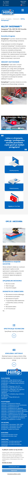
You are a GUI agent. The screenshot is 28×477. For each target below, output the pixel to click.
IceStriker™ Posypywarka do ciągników (12, 408)
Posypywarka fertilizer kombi (9, 434)
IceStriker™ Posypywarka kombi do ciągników (14, 410)
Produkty (8, 19)
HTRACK (7, 5)
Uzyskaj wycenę (14, 170)
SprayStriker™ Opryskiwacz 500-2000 (11, 426)
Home (3, 19)
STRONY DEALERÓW (6, 2)
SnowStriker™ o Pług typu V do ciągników (12, 389)
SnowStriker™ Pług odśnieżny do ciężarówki (10, 397)
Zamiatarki (16, 19)
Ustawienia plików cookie (14, 474)
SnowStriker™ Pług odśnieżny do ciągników (10, 391)
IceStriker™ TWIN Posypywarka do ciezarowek (14, 416)
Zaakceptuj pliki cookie (14, 466)
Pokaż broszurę (14, 188)
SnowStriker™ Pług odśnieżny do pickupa (12, 381)
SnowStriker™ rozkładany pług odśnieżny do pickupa (12, 383)
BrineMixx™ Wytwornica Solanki (10, 429)
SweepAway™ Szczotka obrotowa (10, 443)
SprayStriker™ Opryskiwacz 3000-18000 (12, 424)
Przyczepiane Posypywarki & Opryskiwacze (13, 418)
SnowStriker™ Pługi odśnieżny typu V (11, 380)
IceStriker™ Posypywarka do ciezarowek (12, 413)
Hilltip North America (23, 2)
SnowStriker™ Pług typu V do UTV (10, 386)
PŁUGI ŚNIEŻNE (5, 378)
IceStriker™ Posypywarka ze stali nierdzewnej (14, 405)
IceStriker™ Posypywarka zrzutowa (11, 419)
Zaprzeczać (14, 470)
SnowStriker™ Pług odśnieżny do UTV (11, 388)
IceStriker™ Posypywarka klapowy (10, 403)
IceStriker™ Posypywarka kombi (10, 407)
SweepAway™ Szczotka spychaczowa (11, 441)
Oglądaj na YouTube (14, 206)
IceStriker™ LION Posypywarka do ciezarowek (14, 414)
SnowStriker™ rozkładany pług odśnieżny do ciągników (12, 394)
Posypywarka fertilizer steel (9, 436)
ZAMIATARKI (5, 439)
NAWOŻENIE (4, 433)
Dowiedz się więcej (7, 462)
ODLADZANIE (5, 422)
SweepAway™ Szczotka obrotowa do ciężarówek (11, 445)
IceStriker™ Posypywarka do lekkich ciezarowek (14, 411)
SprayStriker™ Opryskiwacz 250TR (10, 427)
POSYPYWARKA (5, 401)
